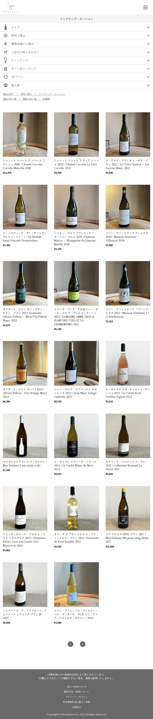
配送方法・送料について (76, 691)
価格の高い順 (9, 98)
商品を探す (8, 94)
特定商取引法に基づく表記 (76, 701)
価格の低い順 (29, 98)
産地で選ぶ (26, 94)
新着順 (46, 98)
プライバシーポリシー (76, 696)
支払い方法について (76, 686)
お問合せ (76, 707)
